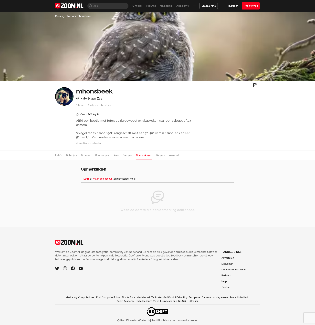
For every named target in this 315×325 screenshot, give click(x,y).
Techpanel (194, 297)
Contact (225, 287)
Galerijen (71, 155)
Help (224, 281)
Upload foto (208, 6)
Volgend (174, 155)
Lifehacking (181, 297)
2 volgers (93, 105)
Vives (156, 301)
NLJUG (182, 301)
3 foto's (80, 105)
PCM (98, 297)
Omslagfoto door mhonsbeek (73, 16)
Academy (182, 5)
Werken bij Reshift (149, 320)
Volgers (160, 155)
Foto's (58, 155)
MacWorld (168, 297)
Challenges (102, 155)
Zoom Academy (125, 301)
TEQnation (193, 301)
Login (87, 178)
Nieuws (151, 5)
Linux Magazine (168, 301)
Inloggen (233, 5)
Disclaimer (227, 264)
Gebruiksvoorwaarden (233, 269)
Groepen (86, 155)
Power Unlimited (239, 297)
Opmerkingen (144, 155)
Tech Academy (143, 301)
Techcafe (156, 297)
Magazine (166, 5)
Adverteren (227, 258)
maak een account (103, 178)
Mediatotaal (143, 297)
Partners (226, 275)
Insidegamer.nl (220, 297)
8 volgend (106, 105)
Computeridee (86, 297)
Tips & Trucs (128, 297)
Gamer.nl (206, 297)
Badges (127, 155)
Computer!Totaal (111, 297)
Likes (116, 155)
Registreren (251, 5)
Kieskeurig (71, 297)
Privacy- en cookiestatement (180, 320)
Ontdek (137, 5)
